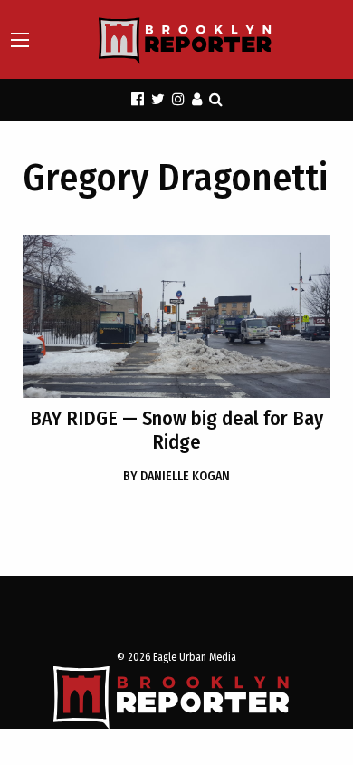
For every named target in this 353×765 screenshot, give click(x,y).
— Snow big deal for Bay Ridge (176, 430)
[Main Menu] (20, 40)
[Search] (215, 99)
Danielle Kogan (176, 476)
